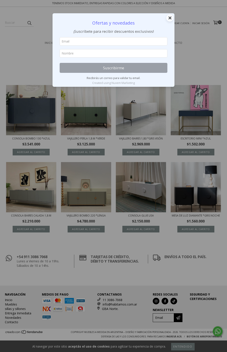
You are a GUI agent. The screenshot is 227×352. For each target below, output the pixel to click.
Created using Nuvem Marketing (113, 83)
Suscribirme (113, 67)
